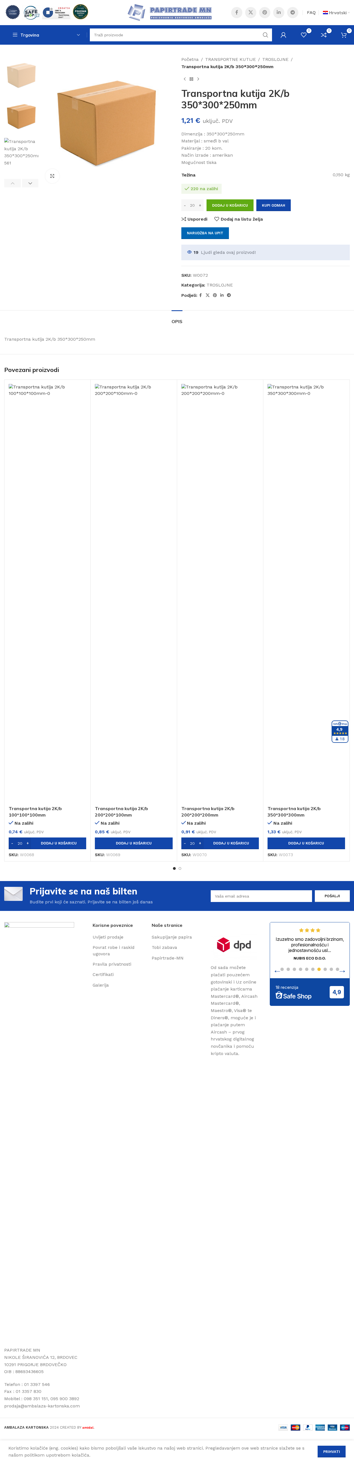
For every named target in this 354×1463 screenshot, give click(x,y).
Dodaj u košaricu (230, 205)
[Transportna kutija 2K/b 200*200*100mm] (133, 593)
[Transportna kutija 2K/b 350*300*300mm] (306, 593)
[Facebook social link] (236, 12)
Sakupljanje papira (172, 937)
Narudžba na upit (205, 233)
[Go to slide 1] (174, 868)
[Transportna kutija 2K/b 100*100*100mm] (47, 593)
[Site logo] (46, 12)
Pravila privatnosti (112, 964)
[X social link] (250, 12)
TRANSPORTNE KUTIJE (230, 59)
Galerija (101, 985)
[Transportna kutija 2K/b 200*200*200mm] (220, 593)
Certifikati (103, 974)
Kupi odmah (273, 205)
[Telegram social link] (292, 12)
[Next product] (198, 79)
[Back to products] (191, 79)
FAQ (311, 12)
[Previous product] (184, 79)
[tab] (177, 318)
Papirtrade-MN (168, 958)
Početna (190, 59)
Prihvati (331, 1452)
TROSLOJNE (275, 59)
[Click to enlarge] (52, 176)
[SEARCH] (265, 34)
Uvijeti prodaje (108, 937)
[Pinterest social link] (264, 12)
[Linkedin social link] (278, 12)
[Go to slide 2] (180, 868)
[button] (12, 183)
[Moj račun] (283, 34)
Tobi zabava (164, 947)
